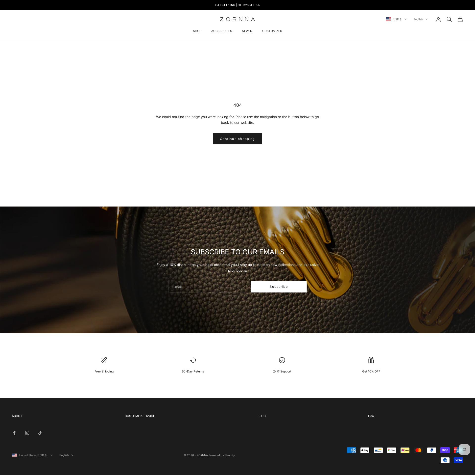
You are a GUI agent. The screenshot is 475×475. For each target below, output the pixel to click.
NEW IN (247, 31)
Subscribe (279, 287)
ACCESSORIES (221, 31)
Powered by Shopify (222, 455)
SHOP (197, 31)
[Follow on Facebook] (14, 432)
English (418, 19)
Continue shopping (237, 139)
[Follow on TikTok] (40, 432)
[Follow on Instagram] (27, 432)
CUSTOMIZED (272, 31)
